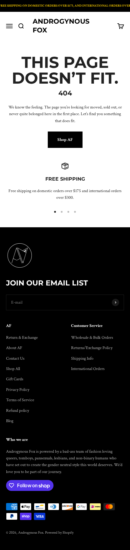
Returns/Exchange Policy (91, 348)
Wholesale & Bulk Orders (92, 337)
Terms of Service (20, 400)
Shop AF (65, 139)
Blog (9, 421)
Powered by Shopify (59, 532)
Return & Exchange (22, 337)
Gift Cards (14, 379)
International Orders (88, 369)
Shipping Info (82, 358)
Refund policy (17, 410)
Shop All (13, 369)
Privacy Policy (17, 389)
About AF (14, 348)
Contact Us (15, 358)
